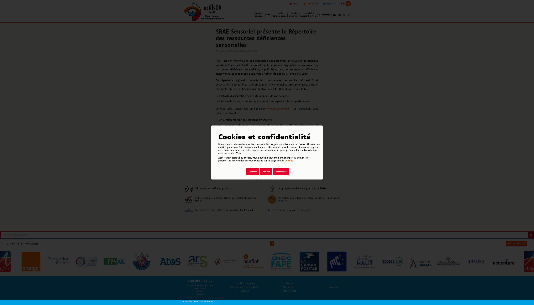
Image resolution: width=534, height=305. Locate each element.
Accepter (252, 172)
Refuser (266, 172)
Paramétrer (281, 172)
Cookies (289, 161)
